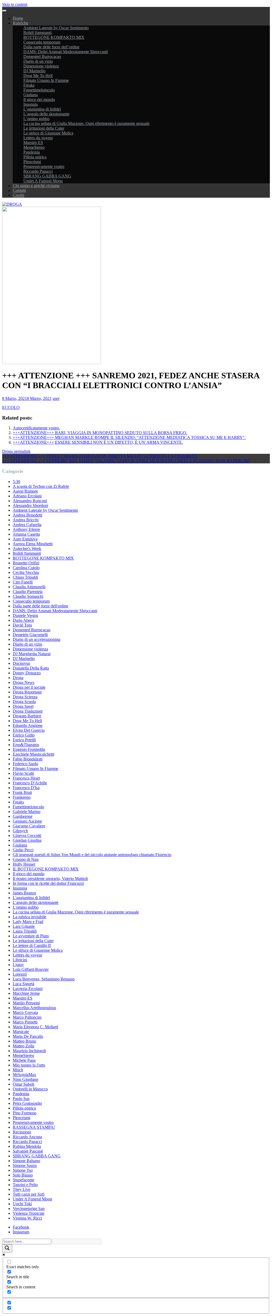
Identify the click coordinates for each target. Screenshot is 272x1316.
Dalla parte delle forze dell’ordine (51, 47)
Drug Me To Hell (38, 75)
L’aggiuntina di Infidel (42, 109)
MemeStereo (34, 147)
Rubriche (20, 23)
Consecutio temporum (41, 42)
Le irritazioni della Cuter (43, 128)
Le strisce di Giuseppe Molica (48, 133)
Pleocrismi (32, 161)
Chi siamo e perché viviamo (36, 185)
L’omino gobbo (36, 118)
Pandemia (31, 152)
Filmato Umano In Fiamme (46, 80)
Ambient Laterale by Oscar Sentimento (56, 28)
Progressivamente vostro (43, 166)
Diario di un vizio (38, 61)
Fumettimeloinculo (39, 90)
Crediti (18, 195)
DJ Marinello (34, 71)
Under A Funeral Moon (43, 181)
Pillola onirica (34, 157)
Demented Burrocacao (42, 56)
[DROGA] (12, 204)
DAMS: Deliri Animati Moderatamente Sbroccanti (65, 51)
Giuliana (30, 94)
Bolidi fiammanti (37, 32)
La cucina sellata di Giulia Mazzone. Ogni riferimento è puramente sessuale (86, 123)
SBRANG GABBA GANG (47, 176)
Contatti (19, 190)
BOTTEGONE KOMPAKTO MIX (53, 37)
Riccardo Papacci (38, 171)
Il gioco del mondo (39, 99)
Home (18, 18)
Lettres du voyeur (38, 138)
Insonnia (30, 104)
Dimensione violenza (41, 66)
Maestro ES (33, 142)
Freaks (29, 85)
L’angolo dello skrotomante (46, 114)
